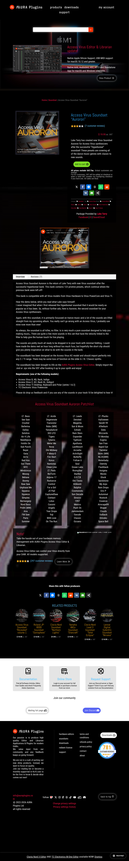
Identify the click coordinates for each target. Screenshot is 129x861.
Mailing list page (35, 710)
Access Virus (92, 201)
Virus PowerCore (103, 204)
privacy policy (86, 746)
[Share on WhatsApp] (100, 186)
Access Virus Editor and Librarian (24, 854)
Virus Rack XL (82, 208)
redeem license (65, 747)
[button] (19, 113)
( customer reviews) (95, 125)
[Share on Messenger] (88, 186)
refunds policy (86, 742)
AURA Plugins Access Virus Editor (78, 364)
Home (44, 100)
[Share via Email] (91, 193)
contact (83, 751)
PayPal (32, 857)
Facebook (83, 217)
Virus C (85, 204)
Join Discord (90, 710)
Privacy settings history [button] (64, 806)
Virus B (79, 204)
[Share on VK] (85, 193)
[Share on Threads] (94, 186)
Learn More (62, 561)
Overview (20, 276)
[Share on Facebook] (82, 186)
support (62, 752)
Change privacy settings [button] (64, 803)
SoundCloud (99, 217)
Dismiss (98, 856)
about (82, 755)
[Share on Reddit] (106, 186)
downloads (64, 743)
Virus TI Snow (99, 208)
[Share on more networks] (97, 193)
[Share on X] (76, 186)
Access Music (105, 201)
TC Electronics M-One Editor (65, 856)
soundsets (63, 738)
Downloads (107, 735)
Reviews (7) (36, 276)
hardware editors (66, 734)
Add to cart (80, 164)
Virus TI (91, 208)
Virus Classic (92, 204)
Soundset (52, 100)
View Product (105, 78)
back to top (106, 796)
